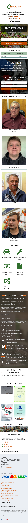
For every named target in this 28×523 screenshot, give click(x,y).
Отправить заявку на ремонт (14, 43)
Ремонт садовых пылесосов (7, 496)
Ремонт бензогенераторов (7, 482)
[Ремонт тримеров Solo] (14, 6)
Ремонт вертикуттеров (6, 487)
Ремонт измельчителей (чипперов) (9, 490)
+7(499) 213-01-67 (14, 17)
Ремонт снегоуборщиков (7, 498)
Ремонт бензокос (5, 483)
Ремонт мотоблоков (6, 492)
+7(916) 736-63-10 (14, 19)
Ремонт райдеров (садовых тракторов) (10, 495)
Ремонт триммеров (5, 500)
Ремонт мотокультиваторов (7, 493)
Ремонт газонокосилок (6, 488)
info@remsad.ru (14, 21)
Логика (11, 515)
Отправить (14, 89)
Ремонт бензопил (5, 485)
